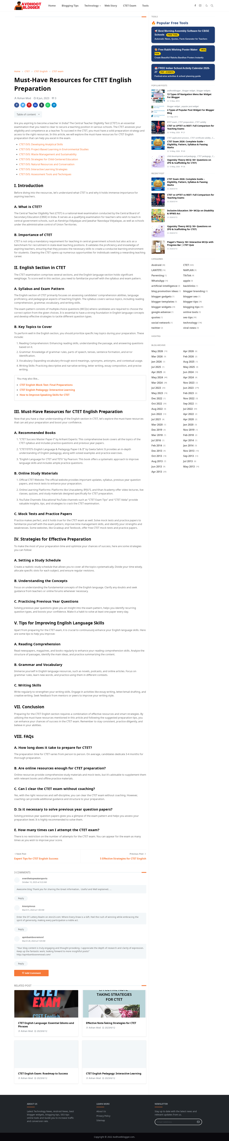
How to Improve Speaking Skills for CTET (44, 395)
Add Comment (33, 973)
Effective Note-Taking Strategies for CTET (111, 1023)
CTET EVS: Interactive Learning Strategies (43, 169)
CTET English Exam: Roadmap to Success (43, 1073)
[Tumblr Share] (41, 105)
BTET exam (172, 122)
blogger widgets (203, 90)
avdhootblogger (174, 90)
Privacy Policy (103, 1115)
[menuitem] (52, 5)
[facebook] (195, 5)
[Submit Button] (198, 1122)
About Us (101, 1111)
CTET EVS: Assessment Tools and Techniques (45, 174)
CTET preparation (186, 122)
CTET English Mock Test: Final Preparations (46, 385)
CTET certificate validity (200, 138)
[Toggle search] (212, 5)
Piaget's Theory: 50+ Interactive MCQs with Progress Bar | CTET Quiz (190, 243)
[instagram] (200, 5)
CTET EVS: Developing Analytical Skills (41, 144)
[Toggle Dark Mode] (206, 5)
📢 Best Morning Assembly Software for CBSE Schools (182, 35)
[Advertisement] (80, 44)
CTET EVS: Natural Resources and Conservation (46, 164)
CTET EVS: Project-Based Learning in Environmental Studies (54, 149)
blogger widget (189, 90)
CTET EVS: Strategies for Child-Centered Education (48, 159)
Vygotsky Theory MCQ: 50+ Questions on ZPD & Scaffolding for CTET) (189, 161)
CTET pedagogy (204, 156)
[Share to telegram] (54, 105)
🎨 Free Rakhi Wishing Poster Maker (180, 53)
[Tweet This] (22, 105)
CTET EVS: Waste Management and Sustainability (47, 154)
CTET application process (178, 138)
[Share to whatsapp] (47, 105)
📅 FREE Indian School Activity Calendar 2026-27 (182, 72)
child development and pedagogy (181, 156)
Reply (21, 898)
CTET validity (200, 122)
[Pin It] (29, 105)
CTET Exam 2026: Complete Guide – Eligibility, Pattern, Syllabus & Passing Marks (187, 144)
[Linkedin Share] (35, 105)
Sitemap (100, 1120)
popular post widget (190, 106)
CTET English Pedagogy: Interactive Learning (47, 390)
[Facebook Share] (16, 105)
